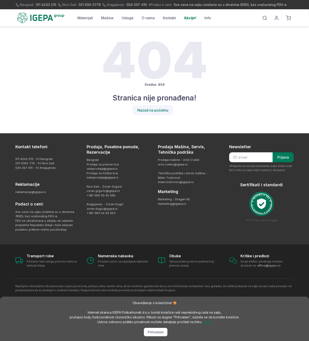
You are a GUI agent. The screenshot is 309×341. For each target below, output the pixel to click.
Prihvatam (156, 332)
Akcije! (190, 18)
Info (207, 18)
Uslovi (207, 322)
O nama (148, 18)
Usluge (127, 18)
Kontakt (169, 18)
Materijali (85, 18)
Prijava (283, 157)
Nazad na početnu (152, 110)
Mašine (107, 18)
